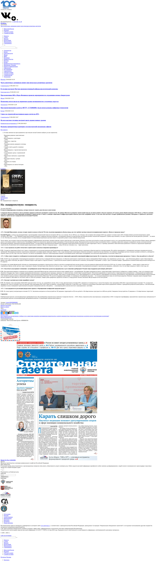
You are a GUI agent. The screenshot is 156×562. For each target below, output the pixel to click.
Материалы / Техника (10, 65)
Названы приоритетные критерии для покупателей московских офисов (26, 126)
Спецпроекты (8, 71)
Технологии (7, 76)
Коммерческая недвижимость (12, 63)
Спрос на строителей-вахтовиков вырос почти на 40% (20, 114)
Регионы (6, 30)
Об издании (7, 514)
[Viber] (11, 313)
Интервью (7, 57)
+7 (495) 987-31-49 (17, 21)
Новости (6, 540)
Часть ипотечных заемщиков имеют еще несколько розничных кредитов (21, 26)
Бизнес (6, 52)
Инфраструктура (8, 59)
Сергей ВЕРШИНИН (12, 302)
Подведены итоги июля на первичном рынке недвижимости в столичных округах (30, 101)
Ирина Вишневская (6, 317)
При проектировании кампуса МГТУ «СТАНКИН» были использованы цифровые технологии (34, 108)
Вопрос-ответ (4, 314)
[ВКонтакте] (2, 313)
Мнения (6, 543)
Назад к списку (5, 307)
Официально (7, 68)
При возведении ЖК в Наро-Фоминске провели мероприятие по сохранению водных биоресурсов (35, 95)
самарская (3, 309)
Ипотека (6, 60)
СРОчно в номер (8, 31)
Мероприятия (7, 518)
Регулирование (8, 69)
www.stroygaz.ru (45, 525)
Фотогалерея (7, 544)
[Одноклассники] (4, 313)
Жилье (6, 55)
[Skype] (15, 313)
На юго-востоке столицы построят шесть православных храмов (23, 120)
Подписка (6, 521)
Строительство (8, 75)
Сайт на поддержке (6, 535)
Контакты (6, 520)
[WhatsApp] (13, 313)
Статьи (6, 541)
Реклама (6, 515)
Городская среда (8, 53)
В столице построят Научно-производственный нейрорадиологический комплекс (29, 89)
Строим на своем (8, 33)
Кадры (6, 62)
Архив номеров (8, 517)
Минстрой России (9, 29)
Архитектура (7, 50)
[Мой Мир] (6, 313)
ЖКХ (5, 56)
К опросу (3, 168)
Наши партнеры (8, 523)
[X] (8, 313)
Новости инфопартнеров (11, 66)
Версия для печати (6, 305)
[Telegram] (18, 313)
